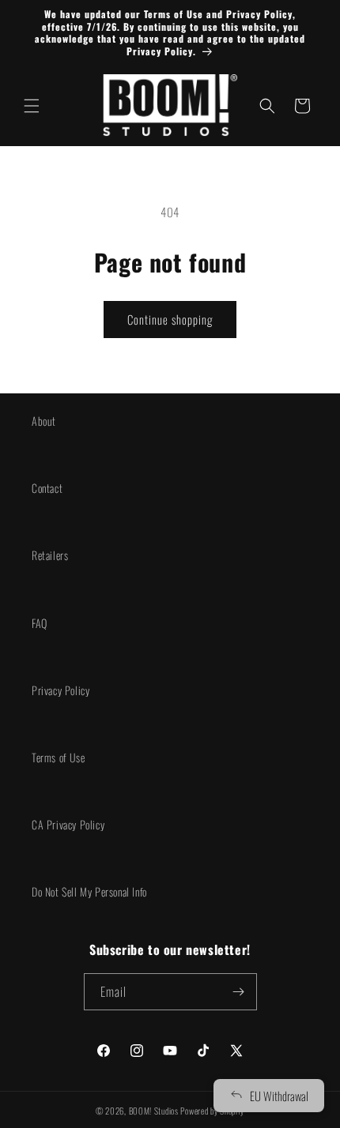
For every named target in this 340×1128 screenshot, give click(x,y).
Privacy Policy (60, 690)
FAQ (39, 623)
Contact (47, 487)
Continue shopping (170, 319)
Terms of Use (58, 757)
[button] (31, 105)
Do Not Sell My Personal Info (89, 891)
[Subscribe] (238, 991)
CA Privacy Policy (68, 824)
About (44, 420)
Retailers (50, 555)
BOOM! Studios (154, 1110)
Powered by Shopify (212, 1110)
